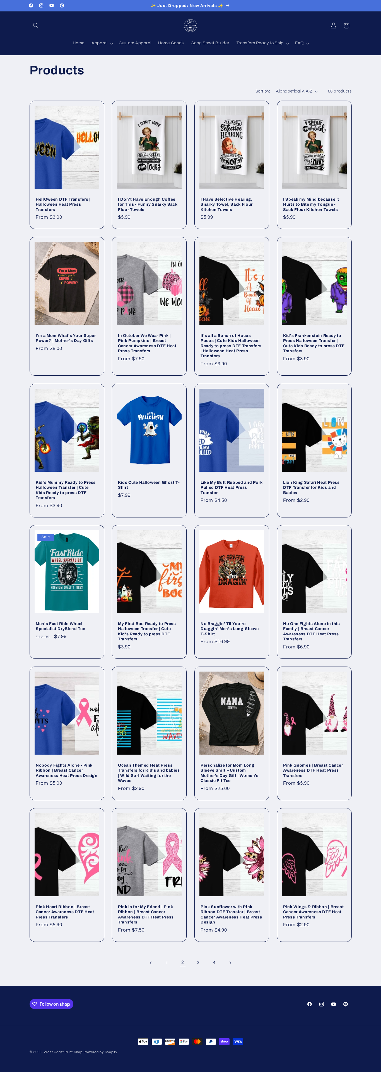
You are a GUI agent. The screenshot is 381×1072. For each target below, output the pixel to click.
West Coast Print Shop (63, 1052)
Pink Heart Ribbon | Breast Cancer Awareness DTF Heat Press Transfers (65, 912)
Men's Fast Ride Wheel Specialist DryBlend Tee (60, 626)
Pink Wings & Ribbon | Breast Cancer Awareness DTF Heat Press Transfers (313, 912)
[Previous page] (150, 962)
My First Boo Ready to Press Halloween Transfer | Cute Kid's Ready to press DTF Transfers (147, 631)
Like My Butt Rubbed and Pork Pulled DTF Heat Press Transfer (231, 487)
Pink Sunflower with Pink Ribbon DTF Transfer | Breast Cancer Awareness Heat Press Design (231, 914)
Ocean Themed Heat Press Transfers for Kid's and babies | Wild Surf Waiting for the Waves (149, 773)
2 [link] (182, 962)
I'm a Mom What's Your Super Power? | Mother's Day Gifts (66, 338)
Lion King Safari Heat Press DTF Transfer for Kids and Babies (311, 487)
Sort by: (262, 91)
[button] (36, 25)
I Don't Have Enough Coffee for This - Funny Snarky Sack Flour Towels (147, 204)
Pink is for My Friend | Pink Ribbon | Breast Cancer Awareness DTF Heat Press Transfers (146, 914)
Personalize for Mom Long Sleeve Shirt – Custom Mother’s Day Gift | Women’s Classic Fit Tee (230, 773)
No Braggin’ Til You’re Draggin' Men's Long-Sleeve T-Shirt (230, 628)
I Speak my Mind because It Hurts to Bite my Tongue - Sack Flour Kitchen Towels (311, 204)
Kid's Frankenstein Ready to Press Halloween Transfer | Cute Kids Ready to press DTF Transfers (313, 343)
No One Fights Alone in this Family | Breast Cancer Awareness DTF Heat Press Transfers (311, 631)
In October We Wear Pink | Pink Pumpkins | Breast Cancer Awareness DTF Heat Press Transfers (147, 343)
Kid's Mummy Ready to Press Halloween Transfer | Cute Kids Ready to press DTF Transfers (66, 490)
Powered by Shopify (100, 1052)
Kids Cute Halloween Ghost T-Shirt (149, 484)
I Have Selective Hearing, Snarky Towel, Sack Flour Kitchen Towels (227, 204)
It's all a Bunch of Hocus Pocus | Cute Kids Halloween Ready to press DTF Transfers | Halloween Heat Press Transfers (231, 345)
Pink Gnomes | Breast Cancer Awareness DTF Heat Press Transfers (313, 770)
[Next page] (230, 962)
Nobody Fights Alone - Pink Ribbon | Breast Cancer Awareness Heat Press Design (67, 770)
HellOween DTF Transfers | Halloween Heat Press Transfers (63, 204)
